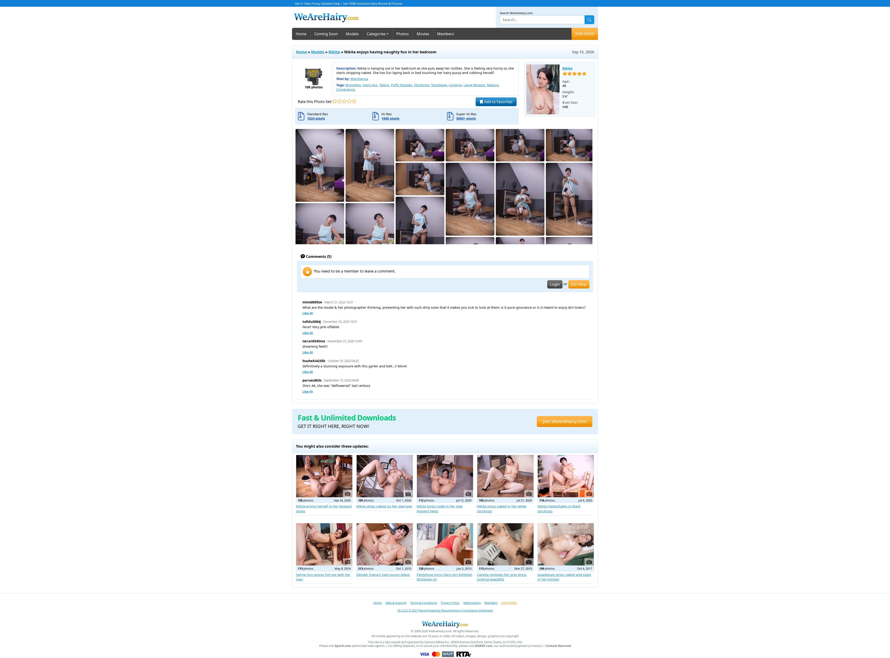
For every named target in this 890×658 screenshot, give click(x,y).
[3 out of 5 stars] (344, 101)
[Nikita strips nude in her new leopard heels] (445, 476)
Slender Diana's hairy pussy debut (383, 574)
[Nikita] (543, 89)
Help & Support (396, 603)
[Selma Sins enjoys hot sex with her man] (324, 544)
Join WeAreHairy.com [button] (565, 421)
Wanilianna (359, 79)
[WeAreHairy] (445, 624)
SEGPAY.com (484, 646)
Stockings (421, 85)
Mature (492, 85)
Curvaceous (345, 89)
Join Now (579, 284)
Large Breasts (474, 85)
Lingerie (455, 85)
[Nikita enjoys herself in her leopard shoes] (324, 476)
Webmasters (472, 603)
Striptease (439, 85)
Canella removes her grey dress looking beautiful (502, 576)
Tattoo (384, 85)
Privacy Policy (450, 603)
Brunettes (353, 85)
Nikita (334, 52)
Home (301, 33)
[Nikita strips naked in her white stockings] (505, 476)
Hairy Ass (370, 85)
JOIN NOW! (584, 33)
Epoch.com (343, 646)
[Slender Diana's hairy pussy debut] (384, 544)
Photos (402, 33)
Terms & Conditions (423, 603)
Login (555, 284)
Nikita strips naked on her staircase (384, 506)
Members (445, 33)
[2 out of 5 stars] (339, 101)
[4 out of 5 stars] (349, 101)
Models (352, 33)
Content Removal (558, 646)
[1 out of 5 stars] (334, 101)
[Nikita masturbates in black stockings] (565, 476)
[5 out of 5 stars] (354, 101)
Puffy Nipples (401, 85)
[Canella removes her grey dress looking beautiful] (505, 544)
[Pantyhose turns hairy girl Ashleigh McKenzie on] (445, 544)
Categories (376, 33)
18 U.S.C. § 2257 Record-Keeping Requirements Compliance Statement (445, 610)
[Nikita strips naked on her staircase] (384, 476)
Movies (423, 33)
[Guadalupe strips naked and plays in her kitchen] (565, 544)
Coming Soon (326, 33)
